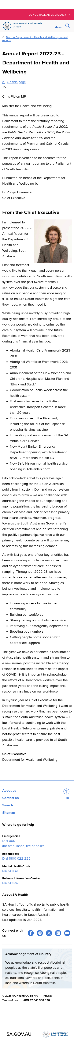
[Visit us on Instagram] (40, 933)
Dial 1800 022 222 (16, 858)
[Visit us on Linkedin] (58, 933)
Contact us (10, 798)
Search (7, 805)
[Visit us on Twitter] (49, 933)
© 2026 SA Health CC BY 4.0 (20, 995)
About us (9, 790)
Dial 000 (8, 841)
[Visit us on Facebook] (31, 933)
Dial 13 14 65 (10, 871)
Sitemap (8, 812)
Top (66, 798)
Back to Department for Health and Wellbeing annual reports (35, 39)
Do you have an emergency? (48, 14)
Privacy (47, 995)
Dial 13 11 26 (10, 883)
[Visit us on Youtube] (67, 933)
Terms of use (10, 1000)
